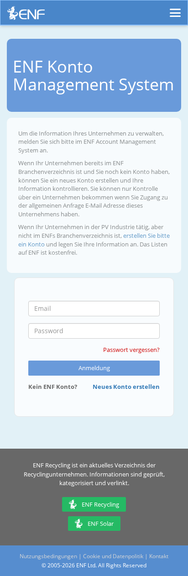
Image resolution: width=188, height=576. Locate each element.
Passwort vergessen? (131, 350)
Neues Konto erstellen (126, 386)
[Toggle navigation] (175, 8)
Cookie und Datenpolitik (113, 556)
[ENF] (26, 15)
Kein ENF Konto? (52, 386)
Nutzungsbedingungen (48, 556)
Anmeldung (94, 368)
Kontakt (158, 556)
